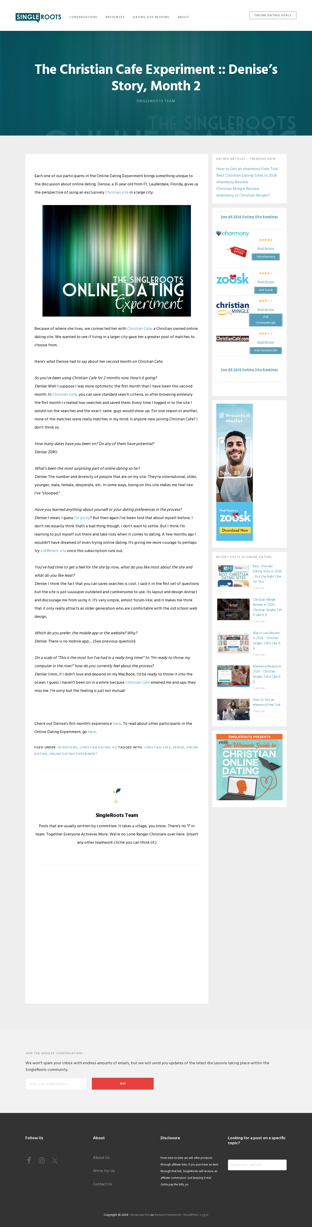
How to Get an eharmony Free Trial (247, 169)
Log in (204, 1215)
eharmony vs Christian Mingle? (243, 195)
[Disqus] (116, 937)
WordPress (190, 1215)
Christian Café (64, 394)
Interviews (68, 747)
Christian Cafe (139, 328)
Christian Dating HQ (98, 747)
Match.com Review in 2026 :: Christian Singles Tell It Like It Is (267, 640)
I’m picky (82, 518)
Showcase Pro (140, 1215)
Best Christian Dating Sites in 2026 (246, 175)
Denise (178, 747)
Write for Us (104, 1171)
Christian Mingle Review (237, 189)
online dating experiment (74, 754)
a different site (53, 551)
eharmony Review (232, 182)
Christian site (116, 192)
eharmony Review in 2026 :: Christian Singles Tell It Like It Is (267, 674)
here (117, 723)
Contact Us (102, 1184)
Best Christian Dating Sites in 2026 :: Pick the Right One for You (267, 574)
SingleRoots (38, 16)
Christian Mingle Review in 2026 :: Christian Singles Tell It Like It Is (267, 607)
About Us (101, 1158)
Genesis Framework (168, 1215)
